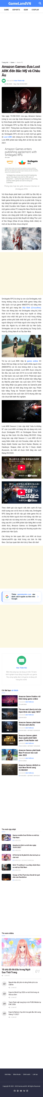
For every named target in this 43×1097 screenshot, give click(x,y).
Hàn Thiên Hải (19, 80)
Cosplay (35, 10)
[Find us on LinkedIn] (27, 1091)
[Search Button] (40, 3)
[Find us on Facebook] (15, 1091)
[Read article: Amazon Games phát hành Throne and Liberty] (10, 727)
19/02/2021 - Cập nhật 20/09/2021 (30, 775)
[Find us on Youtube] (21, 1091)
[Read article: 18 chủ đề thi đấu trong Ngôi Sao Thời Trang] (21, 952)
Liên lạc (35, 1074)
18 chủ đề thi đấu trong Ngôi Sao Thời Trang (16, 971)
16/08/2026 (23, 704)
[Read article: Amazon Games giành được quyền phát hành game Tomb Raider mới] (10, 740)
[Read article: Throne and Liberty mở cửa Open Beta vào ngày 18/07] (10, 714)
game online (32, 361)
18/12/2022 (23, 760)
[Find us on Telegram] (18, 1091)
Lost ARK (8, 137)
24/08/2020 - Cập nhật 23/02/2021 (15, 84)
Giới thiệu (8, 1074)
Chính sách (26, 1074)
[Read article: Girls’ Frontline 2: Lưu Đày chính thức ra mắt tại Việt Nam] (6, 867)
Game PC (20, 62)
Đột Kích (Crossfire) (31, 308)
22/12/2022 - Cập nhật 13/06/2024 (30, 746)
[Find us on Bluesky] (24, 1091)
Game (6, 10)
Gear (26, 10)
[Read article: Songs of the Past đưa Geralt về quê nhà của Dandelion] (6, 877)
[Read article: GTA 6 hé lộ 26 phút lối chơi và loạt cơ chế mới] (6, 857)
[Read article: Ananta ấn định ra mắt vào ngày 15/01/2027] (6, 847)
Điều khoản (17, 1074)
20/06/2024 (23, 717)
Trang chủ (5, 62)
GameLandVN (19, 3)
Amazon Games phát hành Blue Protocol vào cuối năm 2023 (29, 752)
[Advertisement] (21, 36)
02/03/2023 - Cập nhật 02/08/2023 (30, 730)
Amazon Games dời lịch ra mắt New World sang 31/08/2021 (29, 767)
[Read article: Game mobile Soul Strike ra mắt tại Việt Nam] (6, 837)
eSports (16, 10)
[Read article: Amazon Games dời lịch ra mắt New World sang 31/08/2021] (10, 769)
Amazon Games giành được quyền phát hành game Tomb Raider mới (28, 738)
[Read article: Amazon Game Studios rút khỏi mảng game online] (10, 701)
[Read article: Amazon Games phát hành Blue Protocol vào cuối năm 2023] (10, 754)
